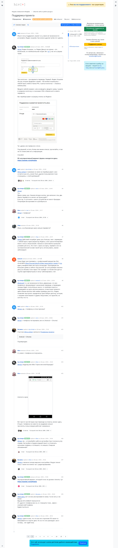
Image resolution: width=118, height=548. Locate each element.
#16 (62, 438)
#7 (62, 237)
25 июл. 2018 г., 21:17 (37, 210)
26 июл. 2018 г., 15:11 (32, 373)
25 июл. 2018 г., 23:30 (48, 280)
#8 (62, 258)
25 (61, 536)
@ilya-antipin (22, 172)
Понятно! (83, 543)
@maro (20, 309)
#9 (62, 280)
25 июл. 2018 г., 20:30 (40, 169)
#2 (62, 46)
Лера (19, 225)
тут (49, 51)
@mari (20, 49)
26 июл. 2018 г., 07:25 (37, 306)
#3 (62, 169)
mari (19, 33)
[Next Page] (65, 536)
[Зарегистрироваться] (115, 5)
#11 (62, 318)
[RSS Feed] (28, 24)
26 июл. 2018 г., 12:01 (33, 350)
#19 (62, 494)
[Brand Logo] (19, 4)
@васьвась (21, 497)
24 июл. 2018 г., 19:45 (42, 46)
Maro (19, 210)
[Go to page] (52, 536)
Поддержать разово (95, 44)
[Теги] (2, 5)
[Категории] (2, 2)
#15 (62, 373)
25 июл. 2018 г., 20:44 (46, 188)
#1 (62, 33)
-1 (55, 164)
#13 (62, 350)
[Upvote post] (52, 41)
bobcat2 (20, 258)
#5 (62, 210)
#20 (62, 516)
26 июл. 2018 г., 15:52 (40, 460)
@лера (20, 239)
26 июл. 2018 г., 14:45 (47, 362)
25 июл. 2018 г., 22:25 (33, 225)
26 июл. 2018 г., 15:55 (42, 477)
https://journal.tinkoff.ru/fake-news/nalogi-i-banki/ (41, 263)
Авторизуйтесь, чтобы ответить (71, 25)
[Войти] (115, 2)
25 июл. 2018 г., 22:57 (47, 237)
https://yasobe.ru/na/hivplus (27, 160)
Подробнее (35, 544)
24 (56, 536)
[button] (2, 546)
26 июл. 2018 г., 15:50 (47, 438)
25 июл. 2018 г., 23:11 (34, 258)
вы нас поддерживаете (82, 4)
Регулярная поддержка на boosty (95, 29)
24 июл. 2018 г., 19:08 (32, 33)
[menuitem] (115, 2)
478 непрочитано (74, 46)
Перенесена (27, 19)
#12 (62, 329)
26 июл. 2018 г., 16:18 (47, 516)
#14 (62, 362)
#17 (62, 460)
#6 (62, 225)
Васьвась (20, 329)
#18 (62, 477)
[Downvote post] (58, 41)
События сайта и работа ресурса (43, 19)
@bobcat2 (21, 283)
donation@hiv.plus (95, 56)
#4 (62, 188)
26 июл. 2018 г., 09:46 (46, 318)
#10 (62, 306)
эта (61, 263)
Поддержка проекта (47, 332)
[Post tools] (61, 41)
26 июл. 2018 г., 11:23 (43, 329)
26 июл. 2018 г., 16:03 (49, 494)
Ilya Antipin (21, 46)
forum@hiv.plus (99, 68)
